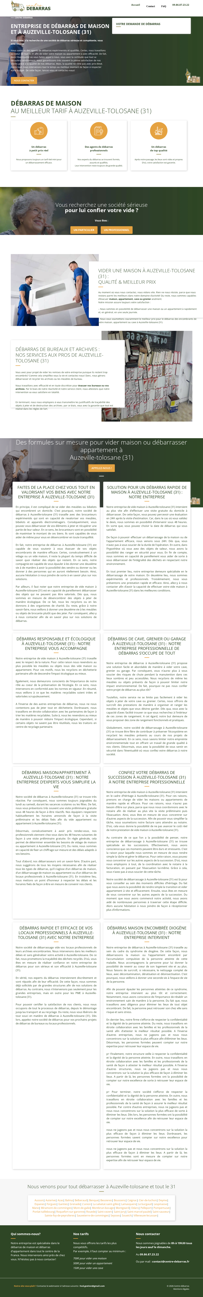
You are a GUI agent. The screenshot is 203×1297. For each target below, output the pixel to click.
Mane (35, 1208)
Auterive (51, 1200)
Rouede (90, 1211)
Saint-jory (119, 1211)
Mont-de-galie (81, 1208)
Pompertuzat (161, 1208)
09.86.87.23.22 (180, 4)
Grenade (75, 1204)
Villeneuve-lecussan (145, 1215)
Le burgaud (145, 1204)
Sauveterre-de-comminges (92, 1215)
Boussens (119, 1200)
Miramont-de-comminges (56, 1208)
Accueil (135, 4)
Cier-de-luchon (148, 1200)
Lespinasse (160, 1204)
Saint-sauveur (161, 1211)
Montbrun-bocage (103, 1208)
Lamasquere (128, 1204)
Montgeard (122, 1208)
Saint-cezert (105, 1211)
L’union (86, 1204)
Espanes (40, 1204)
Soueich (126, 1215)
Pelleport (146, 1208)
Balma (69, 1200)
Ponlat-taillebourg (43, 1211)
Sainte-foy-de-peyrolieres (60, 1215)
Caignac (132, 1200)
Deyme (163, 1200)
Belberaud (81, 1200)
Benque (93, 1200)
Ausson (39, 1200)
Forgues (51, 1204)
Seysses (115, 1215)
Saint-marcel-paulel (139, 1211)
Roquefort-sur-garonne (70, 1211)
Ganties (63, 1204)
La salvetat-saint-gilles (106, 1204)
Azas (60, 1200)
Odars (134, 1208)
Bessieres (106, 1200)
